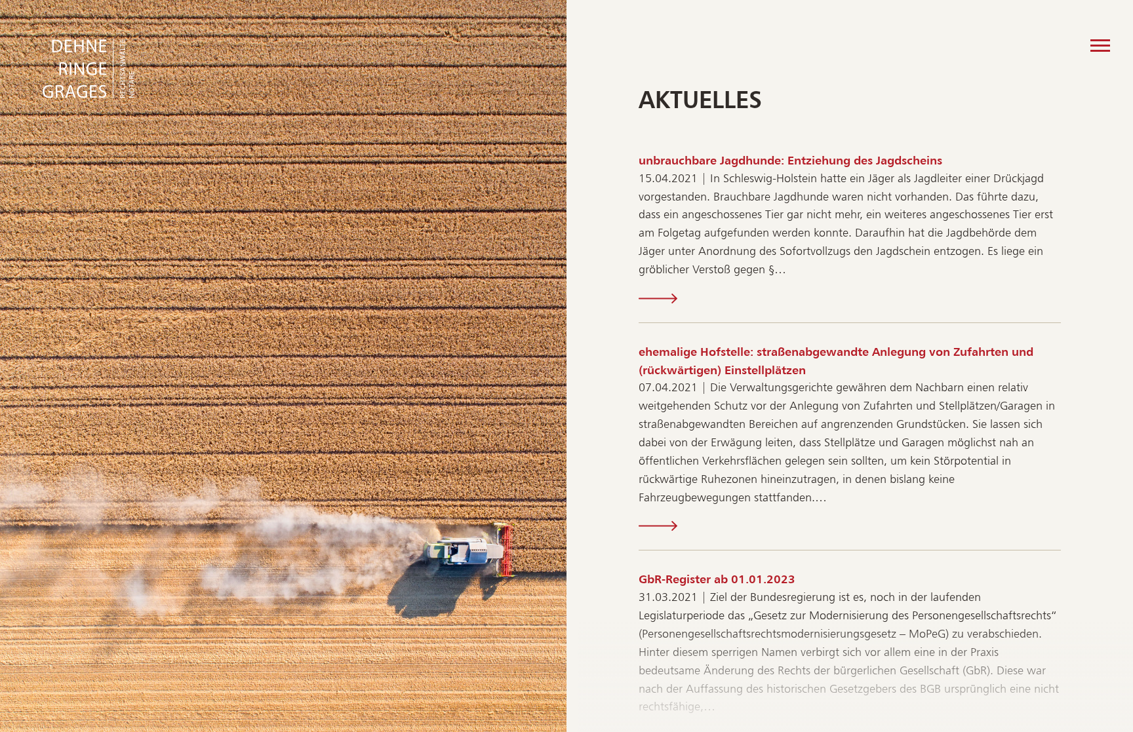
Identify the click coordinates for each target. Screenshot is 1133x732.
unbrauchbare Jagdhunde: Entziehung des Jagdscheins (790, 160)
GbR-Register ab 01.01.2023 (717, 578)
